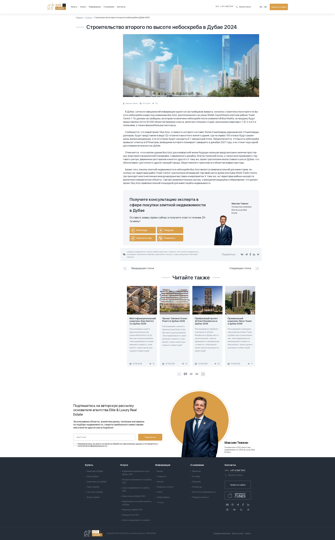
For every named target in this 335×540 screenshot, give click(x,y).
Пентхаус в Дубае (95, 492)
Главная (79, 17)
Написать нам (144, 238)
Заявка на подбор (278, 7)
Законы (160, 482)
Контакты (121, 7)
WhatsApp (141, 230)
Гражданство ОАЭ (130, 515)
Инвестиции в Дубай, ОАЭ (133, 496)
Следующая (240, 268)
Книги (159, 492)
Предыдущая (142, 268)
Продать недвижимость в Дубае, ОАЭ (137, 481)
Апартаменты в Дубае (97, 482)
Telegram (169, 230)
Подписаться (150, 437)
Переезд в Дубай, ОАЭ (132, 510)
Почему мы (197, 487)
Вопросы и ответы (165, 487)
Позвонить (169, 238)
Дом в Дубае (92, 476)
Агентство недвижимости (204, 492)
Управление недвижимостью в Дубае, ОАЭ (135, 472)
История (196, 476)
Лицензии (196, 482)
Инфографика (163, 497)
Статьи (88, 17)
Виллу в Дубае (93, 497)
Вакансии (196, 471)
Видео (160, 471)
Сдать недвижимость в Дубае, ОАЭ (136, 489)
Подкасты (161, 476)
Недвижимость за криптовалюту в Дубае (137, 503)
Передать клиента (200, 497)
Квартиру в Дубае (95, 471)
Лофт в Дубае (93, 487)
